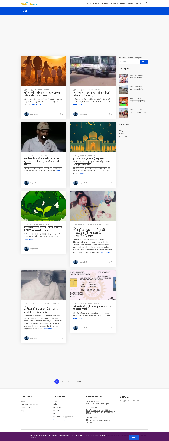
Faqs (22, 410)
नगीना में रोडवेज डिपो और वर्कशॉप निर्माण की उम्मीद (92, 94)
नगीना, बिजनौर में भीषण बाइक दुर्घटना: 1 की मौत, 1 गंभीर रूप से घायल (41, 161)
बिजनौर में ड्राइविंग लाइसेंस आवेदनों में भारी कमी (92, 308)
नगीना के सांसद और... (138, 101)
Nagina (96, 3)
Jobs (55, 404)
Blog (121, 130)
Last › (79, 381)
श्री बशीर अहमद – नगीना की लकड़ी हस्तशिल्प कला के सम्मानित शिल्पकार (89, 232)
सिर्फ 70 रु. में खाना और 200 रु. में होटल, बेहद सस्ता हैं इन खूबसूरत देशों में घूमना (100, 412)
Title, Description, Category (130, 57)
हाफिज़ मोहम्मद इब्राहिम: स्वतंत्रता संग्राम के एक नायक (42, 310)
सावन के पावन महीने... (138, 112)
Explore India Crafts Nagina (97, 404)
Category (114, 3)
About (23, 401)
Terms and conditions (29, 404)
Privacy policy (26, 407)
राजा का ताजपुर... (136, 78)
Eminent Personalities (128, 137)
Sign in (147, 3)
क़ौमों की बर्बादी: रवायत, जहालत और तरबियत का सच (42, 94)
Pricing (123, 3)
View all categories (60, 420)
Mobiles (56, 410)
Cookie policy (34, 437)
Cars (55, 401)
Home (88, 3)
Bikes (55, 414)
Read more (36, 104)
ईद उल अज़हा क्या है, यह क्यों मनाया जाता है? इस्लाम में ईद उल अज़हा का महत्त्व (91, 161)
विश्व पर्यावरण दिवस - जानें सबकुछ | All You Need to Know (43, 229)
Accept (134, 437)
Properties (57, 407)
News (121, 134)
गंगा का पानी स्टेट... (137, 89)
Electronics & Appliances (63, 417)
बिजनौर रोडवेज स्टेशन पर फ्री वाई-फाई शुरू (99, 421)
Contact (138, 3)
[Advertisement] (84, 32)
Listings (105, 3)
